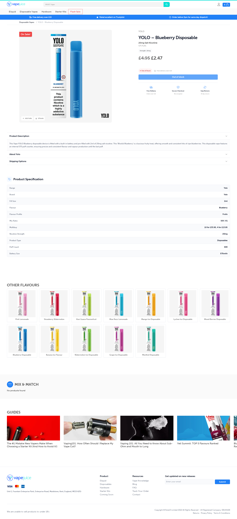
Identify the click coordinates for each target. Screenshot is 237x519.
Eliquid (12, 11)
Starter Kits (60, 11)
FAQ (134, 487)
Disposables (105, 484)
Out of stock (178, 77)
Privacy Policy (206, 513)
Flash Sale (75, 11)
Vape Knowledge (140, 480)
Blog (134, 484)
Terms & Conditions (222, 513)
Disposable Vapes (29, 11)
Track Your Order (140, 491)
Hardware (46, 11)
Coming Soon (106, 494)
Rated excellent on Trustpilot (111, 17)
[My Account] (220, 4)
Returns (196, 513)
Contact (136, 494)
